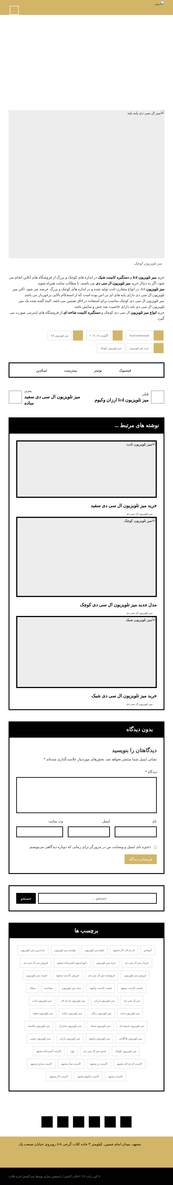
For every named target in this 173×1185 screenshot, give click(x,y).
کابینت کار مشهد (58, 1076)
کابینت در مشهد (99, 1063)
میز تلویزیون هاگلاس (130, 1038)
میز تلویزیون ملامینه (39, 1025)
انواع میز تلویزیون (144, 312)
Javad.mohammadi (139, 335)
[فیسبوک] (126, 1122)
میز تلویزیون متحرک (70, 1025)
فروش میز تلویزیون (135, 975)
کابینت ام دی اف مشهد (129, 1063)
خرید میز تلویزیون (139, 348)
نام (155, 821)
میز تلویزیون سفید (43, 1013)
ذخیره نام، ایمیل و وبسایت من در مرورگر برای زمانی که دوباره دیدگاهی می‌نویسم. (90, 847)
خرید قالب (15, 1176)
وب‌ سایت (55, 821)
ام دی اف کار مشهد (124, 950)
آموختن (148, 950)
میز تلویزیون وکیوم (99, 1038)
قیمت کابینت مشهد (132, 988)
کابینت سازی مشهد (41, 1063)
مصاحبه (48, 988)
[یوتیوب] (78, 1122)
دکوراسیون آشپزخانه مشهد (72, 962)
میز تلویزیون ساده (72, 1013)
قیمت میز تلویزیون (36, 975)
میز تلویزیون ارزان (104, 1000)
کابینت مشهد (115, 1076)
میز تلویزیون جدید (130, 1013)
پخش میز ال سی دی (94, 1051)
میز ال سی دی (132, 1000)
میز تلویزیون (155, 289)
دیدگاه (151, 772)
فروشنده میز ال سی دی (101, 975)
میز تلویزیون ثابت (42, 1000)
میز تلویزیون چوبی (40, 1038)
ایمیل (106, 821)
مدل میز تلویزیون (71, 988)
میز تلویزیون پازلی (69, 1038)
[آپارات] (47, 1122)
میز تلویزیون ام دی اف (73, 1000)
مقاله (32, 988)
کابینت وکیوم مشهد (88, 1076)
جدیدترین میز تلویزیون (33, 950)
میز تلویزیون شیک (100, 1025)
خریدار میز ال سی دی (137, 962)
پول (72, 1051)
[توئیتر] (110, 1122)
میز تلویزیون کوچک (110, 348)
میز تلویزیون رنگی (101, 1013)
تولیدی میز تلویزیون (65, 950)
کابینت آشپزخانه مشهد (48, 1051)
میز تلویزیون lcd (145, 277)
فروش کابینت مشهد (67, 975)
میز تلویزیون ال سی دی (113, 283)
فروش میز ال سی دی (35, 962)
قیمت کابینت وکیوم (101, 988)
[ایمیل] (62, 1122)
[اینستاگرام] (94, 1122)
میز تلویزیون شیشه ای (131, 1025)
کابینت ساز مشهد (71, 1063)
